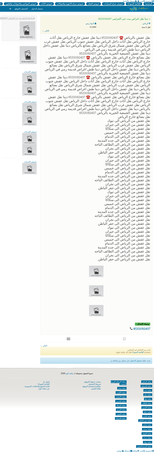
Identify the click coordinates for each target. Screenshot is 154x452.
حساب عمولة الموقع (92, 382)
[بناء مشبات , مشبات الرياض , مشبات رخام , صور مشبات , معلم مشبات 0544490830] (29, 78)
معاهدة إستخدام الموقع (92, 386)
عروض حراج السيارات (113, 4)
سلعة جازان (147, 425)
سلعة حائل (147, 412)
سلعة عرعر (147, 438)
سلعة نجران (147, 429)
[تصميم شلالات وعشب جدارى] (29, 108)
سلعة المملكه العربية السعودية (119, 383)
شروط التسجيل (94, 384)
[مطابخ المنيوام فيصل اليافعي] (29, 168)
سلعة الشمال (121, 405)
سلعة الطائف (146, 403)
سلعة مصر (122, 388)
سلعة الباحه (147, 416)
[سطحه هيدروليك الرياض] (29, 138)
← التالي (45, 31)
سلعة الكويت (121, 392)
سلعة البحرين (121, 401)
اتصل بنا (46, 382)
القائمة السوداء (134, 4)
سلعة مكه (147, 395)
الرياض (146, 23)
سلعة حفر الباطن (145, 421)
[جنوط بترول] (29, 120)
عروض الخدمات (30, 72)
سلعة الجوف (146, 433)
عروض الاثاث (46, 4)
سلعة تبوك (147, 442)
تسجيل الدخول (37, 9)
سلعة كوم (70, 373)
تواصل (125, 1)
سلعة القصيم (146, 408)
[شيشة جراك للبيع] (29, 90)
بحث (141, 1)
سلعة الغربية (121, 410)
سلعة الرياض (146, 382)
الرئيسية (149, 1)
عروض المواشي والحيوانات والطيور (21, 4)
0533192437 (141, 329)
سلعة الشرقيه (146, 386)
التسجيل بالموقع (21, 9)
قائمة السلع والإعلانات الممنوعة (37, 386)
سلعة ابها (148, 399)
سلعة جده (147, 390)
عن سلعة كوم (44, 389)
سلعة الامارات (121, 397)
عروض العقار (93, 4)
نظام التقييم (96, 389)
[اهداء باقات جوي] (29, 150)
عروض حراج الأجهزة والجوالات (70, 4)
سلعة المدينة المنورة (144, 446)
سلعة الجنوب (121, 414)
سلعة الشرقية (121, 418)
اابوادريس (90, 23)
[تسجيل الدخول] (138, 1)
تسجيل (132, 1)
